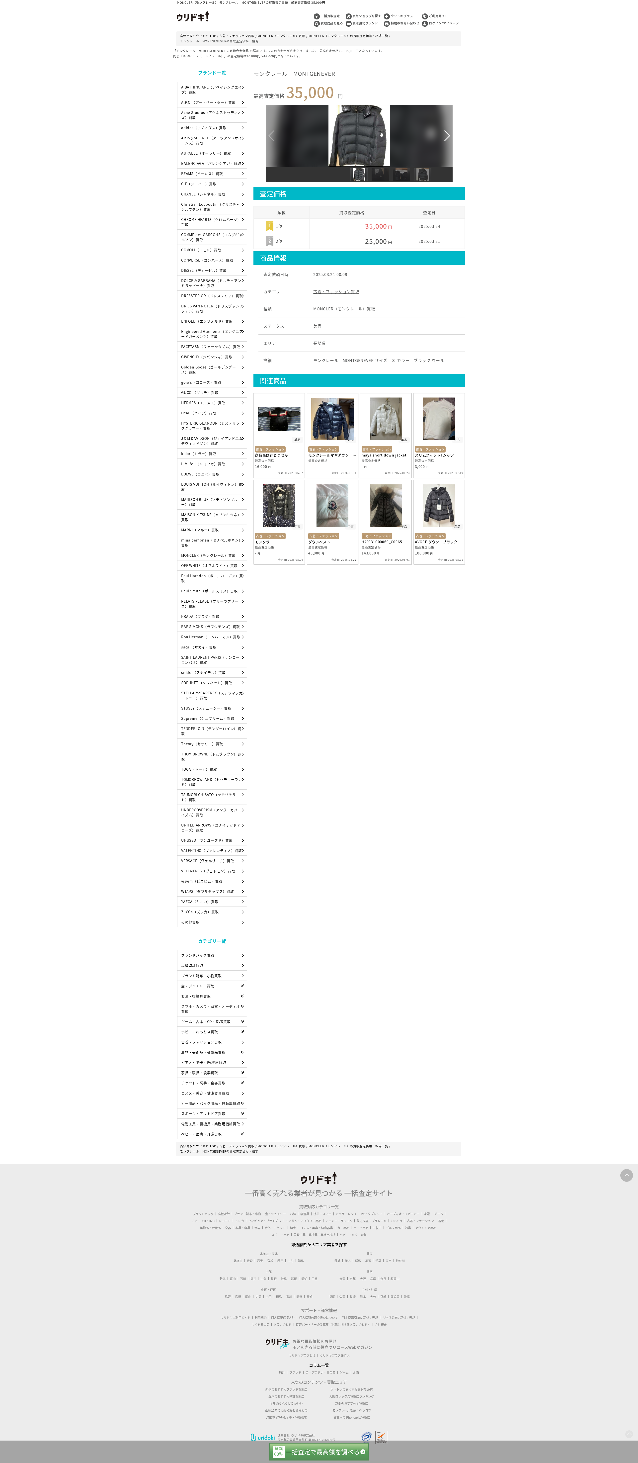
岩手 (260, 1261)
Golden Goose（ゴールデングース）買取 (208, 369)
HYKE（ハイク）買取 (198, 412)
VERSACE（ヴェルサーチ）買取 (207, 860)
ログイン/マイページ (444, 23)
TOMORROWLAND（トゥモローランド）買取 (211, 782)
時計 (282, 1372)
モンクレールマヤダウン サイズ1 (332, 455)
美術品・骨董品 (210, 1228)
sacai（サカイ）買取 (199, 646)
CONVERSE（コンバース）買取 (207, 260)
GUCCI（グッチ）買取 (200, 392)
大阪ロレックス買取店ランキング (351, 1396)
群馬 (358, 1261)
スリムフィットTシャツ (434, 455)
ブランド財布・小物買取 (201, 975)
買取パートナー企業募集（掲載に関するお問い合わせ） (333, 1324)
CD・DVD (208, 1221)
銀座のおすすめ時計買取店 (286, 1396)
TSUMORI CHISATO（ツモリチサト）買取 (208, 797)
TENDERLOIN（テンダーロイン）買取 (211, 731)
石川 (243, 1279)
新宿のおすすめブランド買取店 (286, 1389)
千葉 (378, 1261)
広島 (258, 1296)
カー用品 (343, 1228)
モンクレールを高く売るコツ (351, 1410)
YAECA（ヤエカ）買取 (200, 901)
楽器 (228, 1228)
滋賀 (342, 1279)
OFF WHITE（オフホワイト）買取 (209, 565)
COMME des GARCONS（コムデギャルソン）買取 (211, 237)
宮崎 (383, 1296)
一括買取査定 (330, 16)
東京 (389, 1261)
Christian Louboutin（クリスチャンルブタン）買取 (210, 207)
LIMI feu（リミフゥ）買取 (203, 463)
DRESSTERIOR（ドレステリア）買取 (212, 295)
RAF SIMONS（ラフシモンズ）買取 (210, 626)
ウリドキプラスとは (302, 1355)
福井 (253, 1279)
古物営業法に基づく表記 (398, 1317)
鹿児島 (395, 1296)
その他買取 (190, 921)
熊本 (363, 1296)
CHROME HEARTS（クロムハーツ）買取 (211, 222)
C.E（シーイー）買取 (199, 183)
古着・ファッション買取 (201, 1041)
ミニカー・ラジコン (338, 1221)
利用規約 (261, 1317)
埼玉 (368, 1261)
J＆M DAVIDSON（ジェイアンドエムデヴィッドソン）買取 (212, 441)
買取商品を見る (332, 23)
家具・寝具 (242, 1228)
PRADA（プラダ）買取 (200, 616)
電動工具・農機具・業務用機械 (314, 1235)
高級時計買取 (192, 965)
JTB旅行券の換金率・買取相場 (286, 1417)
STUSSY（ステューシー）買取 (206, 708)
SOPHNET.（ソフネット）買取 (206, 682)
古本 (195, 1221)
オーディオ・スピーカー (403, 1214)
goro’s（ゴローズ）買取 (201, 382)
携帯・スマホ (322, 1214)
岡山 (248, 1296)
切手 (293, 1228)
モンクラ (262, 541)
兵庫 (373, 1279)
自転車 (377, 1228)
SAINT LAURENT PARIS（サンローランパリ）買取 (210, 660)
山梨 (263, 1279)
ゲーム (438, 1214)
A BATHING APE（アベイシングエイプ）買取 (211, 89)
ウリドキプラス (402, 16)
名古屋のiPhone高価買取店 (351, 1417)
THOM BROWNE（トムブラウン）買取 (211, 756)
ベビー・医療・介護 (353, 1235)
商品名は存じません (271, 455)
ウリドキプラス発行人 (335, 1355)
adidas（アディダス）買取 (204, 127)
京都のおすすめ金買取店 (351, 1403)
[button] (446, 135)
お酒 (293, 1214)
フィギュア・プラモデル (264, 1221)
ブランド (295, 1372)
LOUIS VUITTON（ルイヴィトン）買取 (211, 487)
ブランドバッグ (203, 1214)
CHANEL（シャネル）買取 (203, 193)
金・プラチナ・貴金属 (320, 1372)
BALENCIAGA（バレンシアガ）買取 (211, 163)
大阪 (363, 1279)
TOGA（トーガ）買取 (199, 769)
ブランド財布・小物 (247, 1214)
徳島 (279, 1296)
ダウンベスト (319, 541)
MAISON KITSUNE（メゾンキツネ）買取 (211, 517)
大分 (373, 1296)
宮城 (270, 1261)
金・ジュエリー (275, 1214)
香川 (289, 1296)
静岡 (294, 1279)
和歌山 (395, 1279)
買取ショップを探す (367, 16)
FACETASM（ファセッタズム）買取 (210, 346)
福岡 (332, 1296)
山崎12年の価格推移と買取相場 (286, 1410)
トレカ (239, 1221)
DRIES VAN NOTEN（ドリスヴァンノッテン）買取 (212, 308)
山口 (269, 1296)
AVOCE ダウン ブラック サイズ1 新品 (439, 541)
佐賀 (342, 1296)
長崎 (353, 1296)
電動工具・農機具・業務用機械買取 (210, 1123)
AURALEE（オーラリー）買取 (206, 153)
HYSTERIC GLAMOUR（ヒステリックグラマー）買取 (210, 426)
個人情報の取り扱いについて (318, 1317)
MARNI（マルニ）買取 (200, 529)
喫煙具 (304, 1214)
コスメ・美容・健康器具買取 (205, 1093)
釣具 (408, 1228)
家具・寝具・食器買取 (199, 1072)
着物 (441, 1221)
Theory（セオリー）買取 (202, 743)
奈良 (383, 1279)
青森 (250, 1261)
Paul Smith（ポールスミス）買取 (209, 590)
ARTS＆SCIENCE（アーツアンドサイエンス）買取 (211, 140)
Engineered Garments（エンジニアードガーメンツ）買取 (212, 334)
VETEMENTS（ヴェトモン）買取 (208, 870)
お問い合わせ (283, 1324)
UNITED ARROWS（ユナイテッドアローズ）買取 (211, 827)
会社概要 (381, 1324)
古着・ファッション (420, 1221)
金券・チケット (275, 1228)
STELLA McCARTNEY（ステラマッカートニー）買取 (211, 695)
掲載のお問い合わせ (405, 23)
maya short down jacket (384, 455)
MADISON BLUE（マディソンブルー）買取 (209, 502)
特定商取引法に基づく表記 (360, 1317)
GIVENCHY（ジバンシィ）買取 (207, 356)
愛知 (304, 1279)
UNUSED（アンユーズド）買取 (207, 840)
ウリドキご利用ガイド (235, 1317)
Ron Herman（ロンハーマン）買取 (210, 636)
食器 (257, 1228)
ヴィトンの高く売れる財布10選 (351, 1389)
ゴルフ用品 (393, 1228)
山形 (291, 1261)
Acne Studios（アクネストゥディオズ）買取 (211, 115)
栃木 (348, 1261)
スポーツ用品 (280, 1235)
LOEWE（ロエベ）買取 (200, 473)
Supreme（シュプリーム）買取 (208, 718)
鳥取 (228, 1296)
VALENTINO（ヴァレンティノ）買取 (211, 850)
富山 (233, 1279)
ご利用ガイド (438, 16)
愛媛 (299, 1296)
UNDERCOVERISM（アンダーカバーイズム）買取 (211, 812)
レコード (225, 1221)
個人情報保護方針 (283, 1317)
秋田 (280, 1261)
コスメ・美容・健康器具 (316, 1228)
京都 (353, 1279)
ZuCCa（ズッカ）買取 (200, 911)
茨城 (337, 1261)
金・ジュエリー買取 (197, 985)
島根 (238, 1296)
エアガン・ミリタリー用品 (303, 1221)
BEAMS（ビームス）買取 (202, 173)
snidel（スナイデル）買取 (203, 672)
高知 (310, 1296)
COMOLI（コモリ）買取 (201, 249)
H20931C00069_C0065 (382, 541)
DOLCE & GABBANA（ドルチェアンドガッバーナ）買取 (211, 283)
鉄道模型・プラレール (372, 1221)
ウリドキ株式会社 (303, 1435)
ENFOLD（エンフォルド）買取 (207, 321)
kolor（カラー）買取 (198, 453)
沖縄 (407, 1296)
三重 (315, 1279)
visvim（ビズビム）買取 (201, 881)
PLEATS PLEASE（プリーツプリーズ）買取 (210, 604)
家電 (427, 1214)
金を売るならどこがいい (286, 1403)
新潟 (223, 1279)
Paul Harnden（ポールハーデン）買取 (212, 578)
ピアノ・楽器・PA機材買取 (203, 1062)
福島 (301, 1261)
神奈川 (400, 1261)
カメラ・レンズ (346, 1214)
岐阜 (284, 1279)
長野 (274, 1279)
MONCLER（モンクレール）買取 (208, 555)
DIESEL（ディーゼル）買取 (204, 270)
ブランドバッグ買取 (197, 955)
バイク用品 (360, 1228)
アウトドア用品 (425, 1228)
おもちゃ (397, 1221)
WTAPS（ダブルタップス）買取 (207, 891)
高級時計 (224, 1214)
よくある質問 (260, 1324)
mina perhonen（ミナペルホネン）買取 (211, 543)
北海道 (238, 1261)
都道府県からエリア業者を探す (319, 1244)
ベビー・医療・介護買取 (201, 1133)
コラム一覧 (319, 1365)
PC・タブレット (372, 1214)
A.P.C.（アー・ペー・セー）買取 (208, 102)
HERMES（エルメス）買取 (203, 402)
